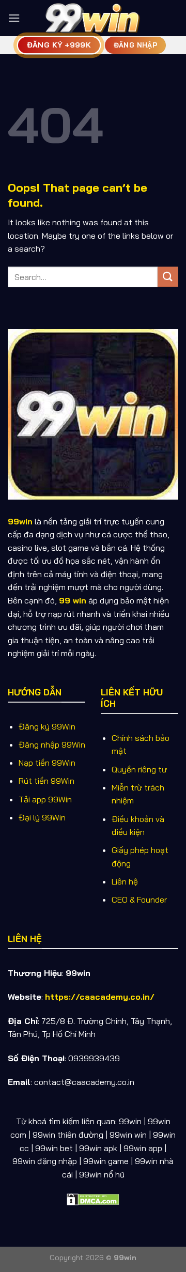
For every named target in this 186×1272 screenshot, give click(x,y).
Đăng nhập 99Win (52, 744)
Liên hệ (125, 881)
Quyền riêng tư (139, 769)
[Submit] (168, 277)
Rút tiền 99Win (46, 780)
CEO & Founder (139, 899)
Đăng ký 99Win (47, 726)
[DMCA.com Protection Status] (93, 1198)
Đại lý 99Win (42, 817)
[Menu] (14, 17)
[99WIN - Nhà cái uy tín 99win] (93, 18)
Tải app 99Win (45, 799)
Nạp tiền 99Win (47, 762)
